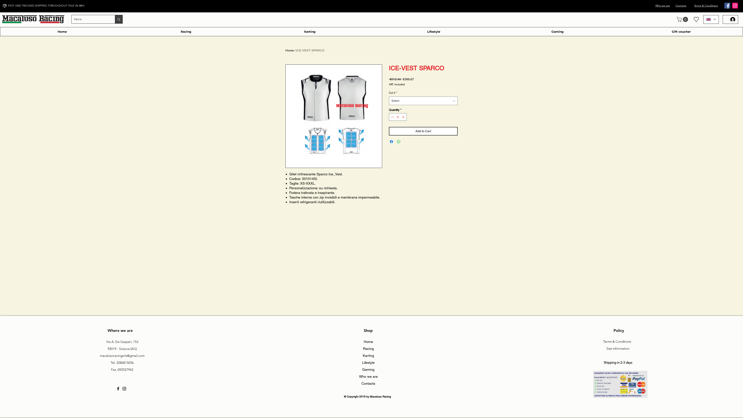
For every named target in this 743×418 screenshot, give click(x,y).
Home (289, 50)
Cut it (393, 92)
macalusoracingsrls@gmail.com (122, 356)
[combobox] (423, 101)
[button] (683, 19)
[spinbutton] (398, 117)
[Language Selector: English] (711, 19)
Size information (617, 348)
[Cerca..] (118, 19)
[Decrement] (392, 117)
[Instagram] (735, 6)
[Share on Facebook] (391, 141)
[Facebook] (727, 6)
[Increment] (403, 117)
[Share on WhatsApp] (398, 141)
